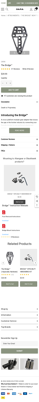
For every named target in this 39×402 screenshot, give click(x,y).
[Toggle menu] (2, 9)
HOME (3, 3)
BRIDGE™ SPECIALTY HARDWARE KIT (19, 194)
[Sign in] (31, 9)
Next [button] (24, 52)
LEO (9, 3)
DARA (3, 62)
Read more (19, 130)
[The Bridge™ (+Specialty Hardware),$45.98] (9, 257)
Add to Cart (19, 202)
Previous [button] (14, 52)
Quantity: (4, 78)
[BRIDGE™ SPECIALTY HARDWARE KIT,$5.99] (28, 257)
